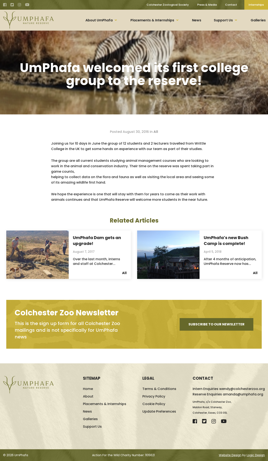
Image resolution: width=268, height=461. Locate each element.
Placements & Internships (152, 20)
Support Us (223, 20)
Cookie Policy (153, 403)
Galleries (258, 20)
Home (88, 388)
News (196, 20)
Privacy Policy (153, 396)
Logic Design (256, 455)
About (88, 396)
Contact (231, 5)
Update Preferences (159, 411)
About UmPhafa (99, 20)
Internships (256, 5)
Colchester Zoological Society (168, 5)
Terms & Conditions (159, 388)
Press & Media (207, 5)
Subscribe (216, 324)
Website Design (230, 455)
